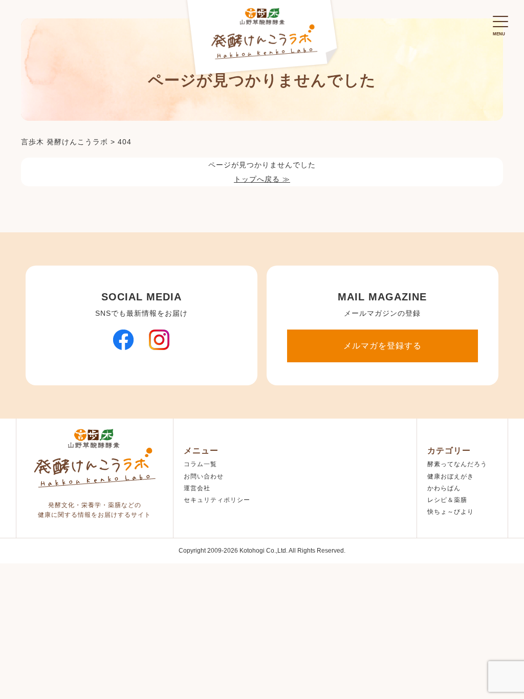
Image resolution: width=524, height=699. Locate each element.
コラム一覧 (200, 464)
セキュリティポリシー (217, 500)
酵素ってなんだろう (457, 464)
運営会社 (197, 488)
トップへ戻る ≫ (262, 179)
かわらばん (444, 488)
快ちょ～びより (450, 511)
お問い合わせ (204, 476)
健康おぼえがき (450, 476)
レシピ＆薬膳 (447, 500)
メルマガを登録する (382, 345)
